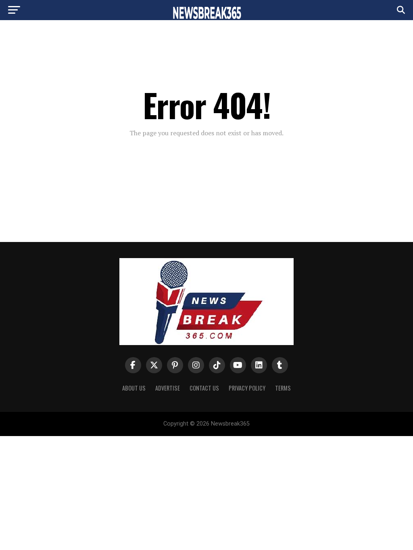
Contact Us (204, 388)
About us (134, 388)
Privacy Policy (247, 388)
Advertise (167, 388)
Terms (283, 388)
